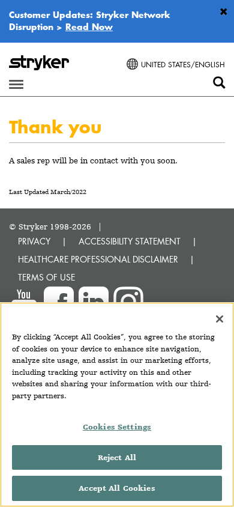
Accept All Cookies (117, 488)
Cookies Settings (117, 426)
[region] (117, 404)
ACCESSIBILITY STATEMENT (130, 241)
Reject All (117, 457)
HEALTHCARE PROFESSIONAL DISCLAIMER (98, 259)
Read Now (89, 26)
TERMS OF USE (46, 277)
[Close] (219, 319)
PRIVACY (34, 241)
